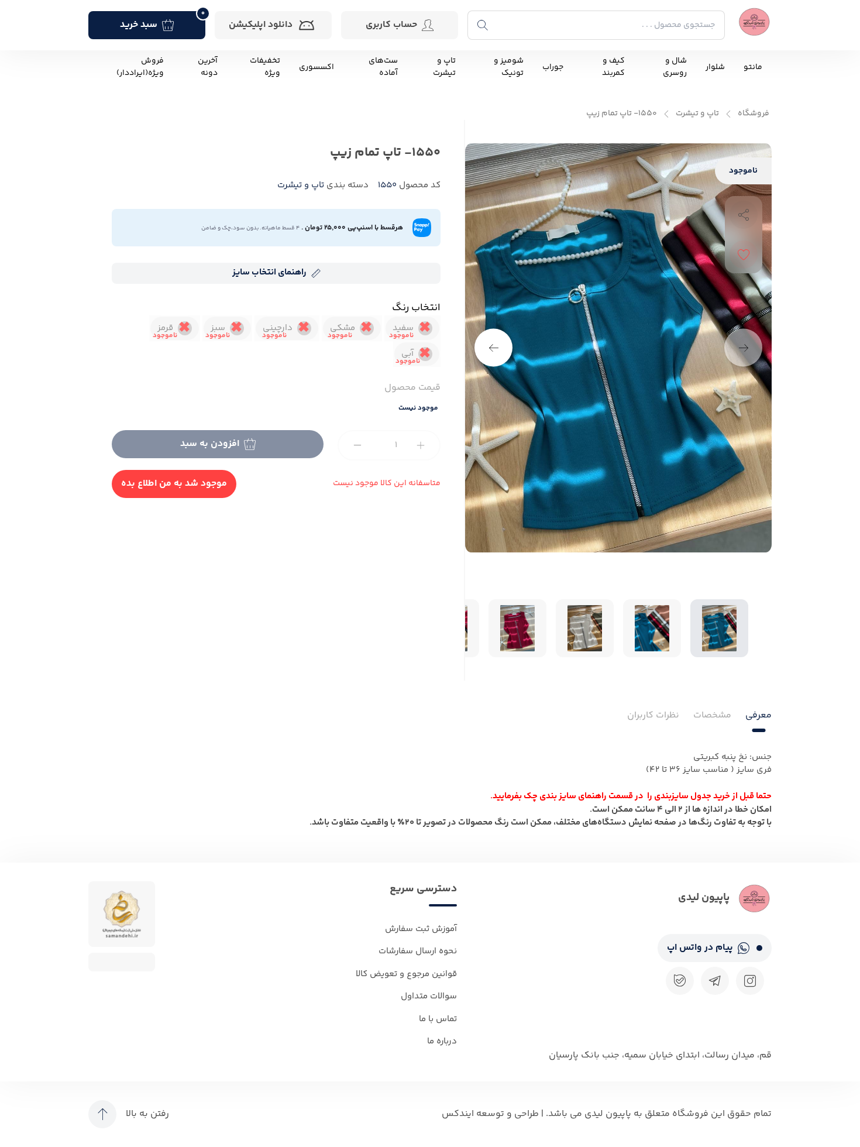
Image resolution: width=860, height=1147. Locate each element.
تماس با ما (438, 1019)
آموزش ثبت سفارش (421, 929)
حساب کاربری (391, 25)
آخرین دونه (208, 67)
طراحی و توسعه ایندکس (490, 1114)
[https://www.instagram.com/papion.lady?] (750, 981)
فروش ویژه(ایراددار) (140, 67)
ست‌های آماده (383, 67)
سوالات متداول (429, 996)
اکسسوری (316, 67)
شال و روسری (675, 67)
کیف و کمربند (613, 67)
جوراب (552, 67)
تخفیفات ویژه (265, 67)
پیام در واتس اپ (700, 947)
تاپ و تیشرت (444, 67)
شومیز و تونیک (509, 67)
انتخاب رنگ (416, 307)
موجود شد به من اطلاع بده (174, 483)
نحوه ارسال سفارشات (418, 951)
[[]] (715, 981)
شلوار (715, 67)
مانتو (753, 67)
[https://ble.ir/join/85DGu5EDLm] (680, 981)
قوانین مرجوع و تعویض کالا (406, 974)
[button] (493, 348)
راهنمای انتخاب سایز (269, 272)
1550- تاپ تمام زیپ (621, 114)
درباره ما (442, 1041)
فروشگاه (753, 114)
